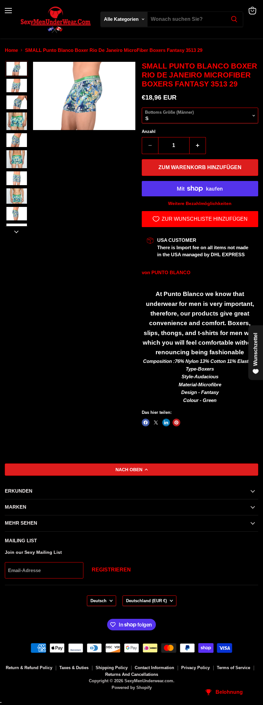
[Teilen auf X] (156, 422)
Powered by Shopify (132, 687)
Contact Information (154, 667)
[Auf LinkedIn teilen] (166, 422)
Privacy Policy (195, 667)
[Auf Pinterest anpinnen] (176, 422)
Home (11, 50)
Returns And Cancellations (131, 674)
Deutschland (146, 600)
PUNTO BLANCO (171, 272)
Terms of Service (233, 667)
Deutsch (98, 600)
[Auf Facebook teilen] (145, 422)
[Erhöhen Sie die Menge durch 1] (198, 145)
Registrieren (111, 569)
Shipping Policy (112, 667)
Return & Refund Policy (29, 667)
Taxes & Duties (74, 667)
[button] (17, 68)
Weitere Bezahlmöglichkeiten (200, 203)
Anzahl (149, 131)
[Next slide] (16, 231)
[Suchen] (234, 19)
